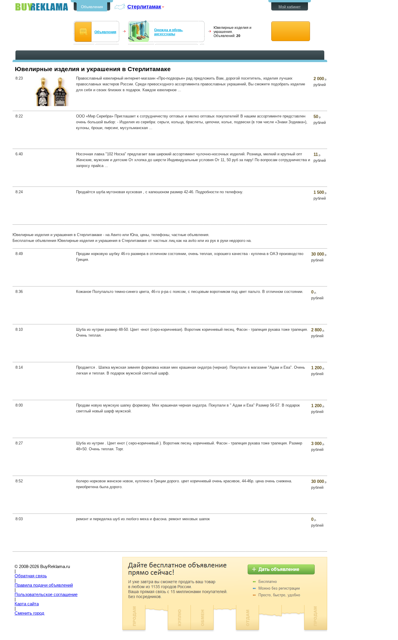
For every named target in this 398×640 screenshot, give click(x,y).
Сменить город (29, 613)
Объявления (92, 7)
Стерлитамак (144, 6)
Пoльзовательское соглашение (46, 594)
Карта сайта (27, 604)
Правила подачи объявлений (44, 585)
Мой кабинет (290, 7)
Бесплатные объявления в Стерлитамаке (41, 6)
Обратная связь (31, 576)
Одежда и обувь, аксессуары (168, 32)
